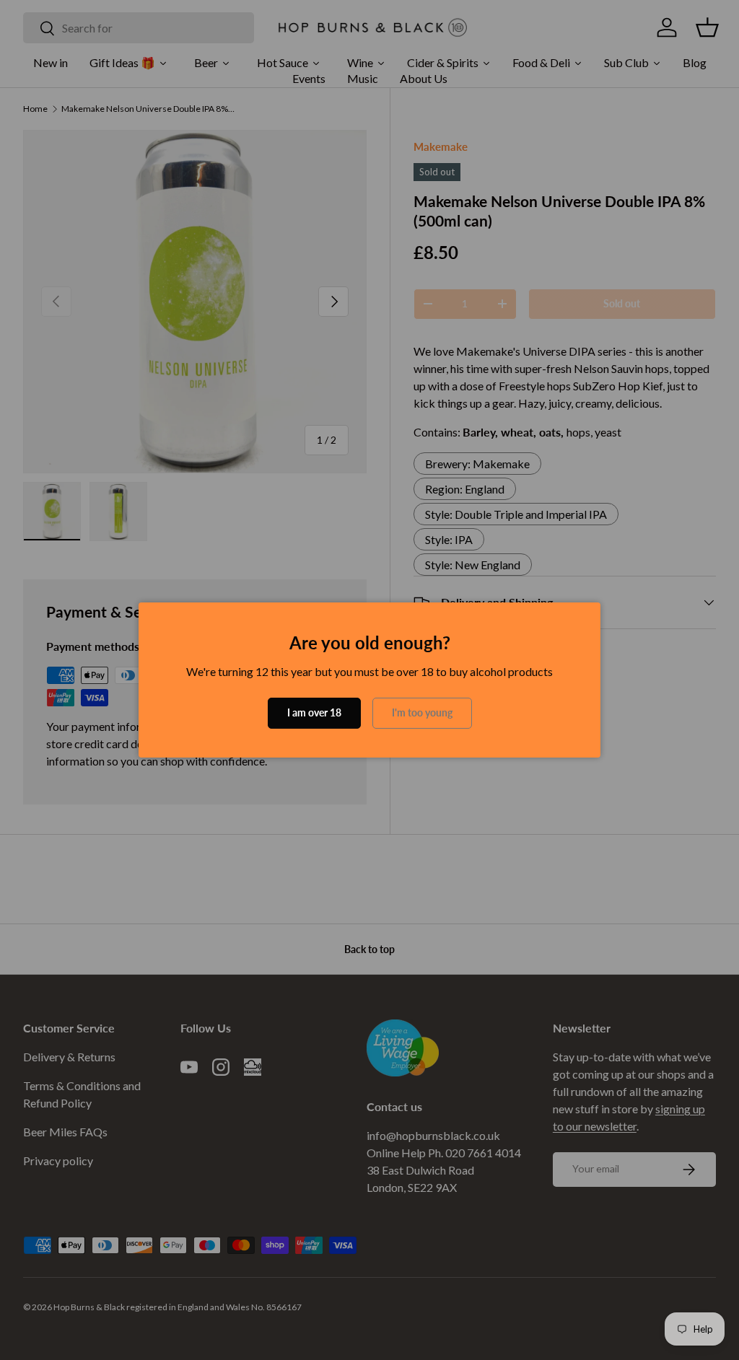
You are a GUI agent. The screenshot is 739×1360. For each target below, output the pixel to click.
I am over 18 (314, 712)
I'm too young (422, 712)
